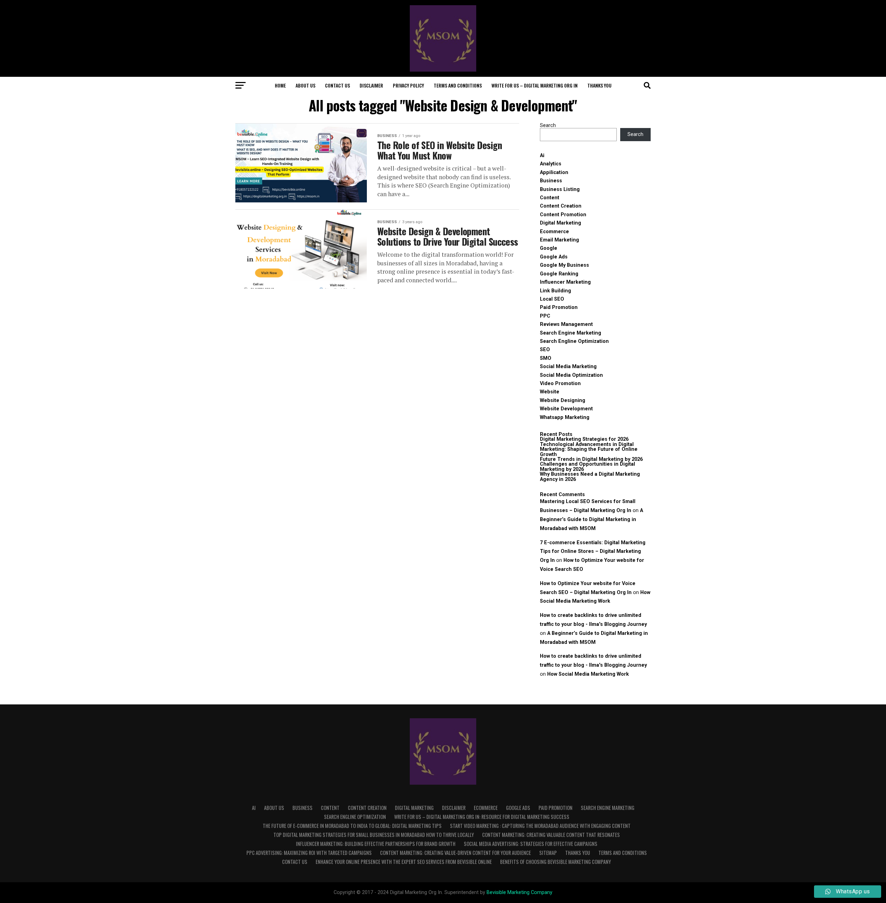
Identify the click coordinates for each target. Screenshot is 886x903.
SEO (545, 350)
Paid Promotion (559, 307)
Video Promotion (560, 383)
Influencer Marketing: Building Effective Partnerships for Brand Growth (375, 843)
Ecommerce (554, 232)
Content (549, 198)
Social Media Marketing (568, 367)
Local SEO (552, 299)
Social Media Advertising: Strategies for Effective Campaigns (530, 843)
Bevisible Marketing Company (519, 892)
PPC (545, 316)
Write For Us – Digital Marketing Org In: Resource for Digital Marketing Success (481, 816)
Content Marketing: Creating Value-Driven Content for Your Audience (455, 852)
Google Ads (554, 257)
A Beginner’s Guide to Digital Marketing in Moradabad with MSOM (591, 519)
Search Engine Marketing (570, 333)
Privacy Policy (408, 85)
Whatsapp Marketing (564, 417)
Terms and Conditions (458, 85)
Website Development (566, 409)
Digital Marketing (560, 223)
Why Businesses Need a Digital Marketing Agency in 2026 (590, 476)
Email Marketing (559, 240)
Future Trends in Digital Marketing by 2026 (591, 459)
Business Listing (560, 189)
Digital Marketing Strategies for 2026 (584, 439)
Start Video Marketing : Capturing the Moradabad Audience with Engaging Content (540, 825)
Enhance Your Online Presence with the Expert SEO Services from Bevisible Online (404, 861)
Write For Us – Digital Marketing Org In (534, 85)
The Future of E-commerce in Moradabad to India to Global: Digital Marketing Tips (352, 825)
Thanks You (599, 85)
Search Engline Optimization (574, 341)
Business (551, 181)
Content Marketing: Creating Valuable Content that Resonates (551, 834)
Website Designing (562, 400)
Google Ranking (559, 274)
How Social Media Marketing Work (588, 674)
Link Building (555, 291)
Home (280, 85)
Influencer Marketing (565, 282)
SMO (545, 358)
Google (548, 248)
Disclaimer (371, 85)
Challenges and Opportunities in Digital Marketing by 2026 (587, 466)
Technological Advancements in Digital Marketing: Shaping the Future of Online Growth (589, 449)
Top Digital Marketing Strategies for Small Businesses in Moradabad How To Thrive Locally (373, 834)
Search (548, 125)
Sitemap (548, 852)
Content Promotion (563, 215)
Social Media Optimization (571, 375)
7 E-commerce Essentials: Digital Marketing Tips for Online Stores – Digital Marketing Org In (592, 552)
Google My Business (564, 265)
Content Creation (560, 206)
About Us (305, 85)
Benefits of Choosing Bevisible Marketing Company (555, 861)
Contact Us (337, 85)
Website (549, 392)
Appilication (554, 172)
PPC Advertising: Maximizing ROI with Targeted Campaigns (309, 852)
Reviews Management (566, 324)
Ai (542, 155)
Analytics (550, 164)
